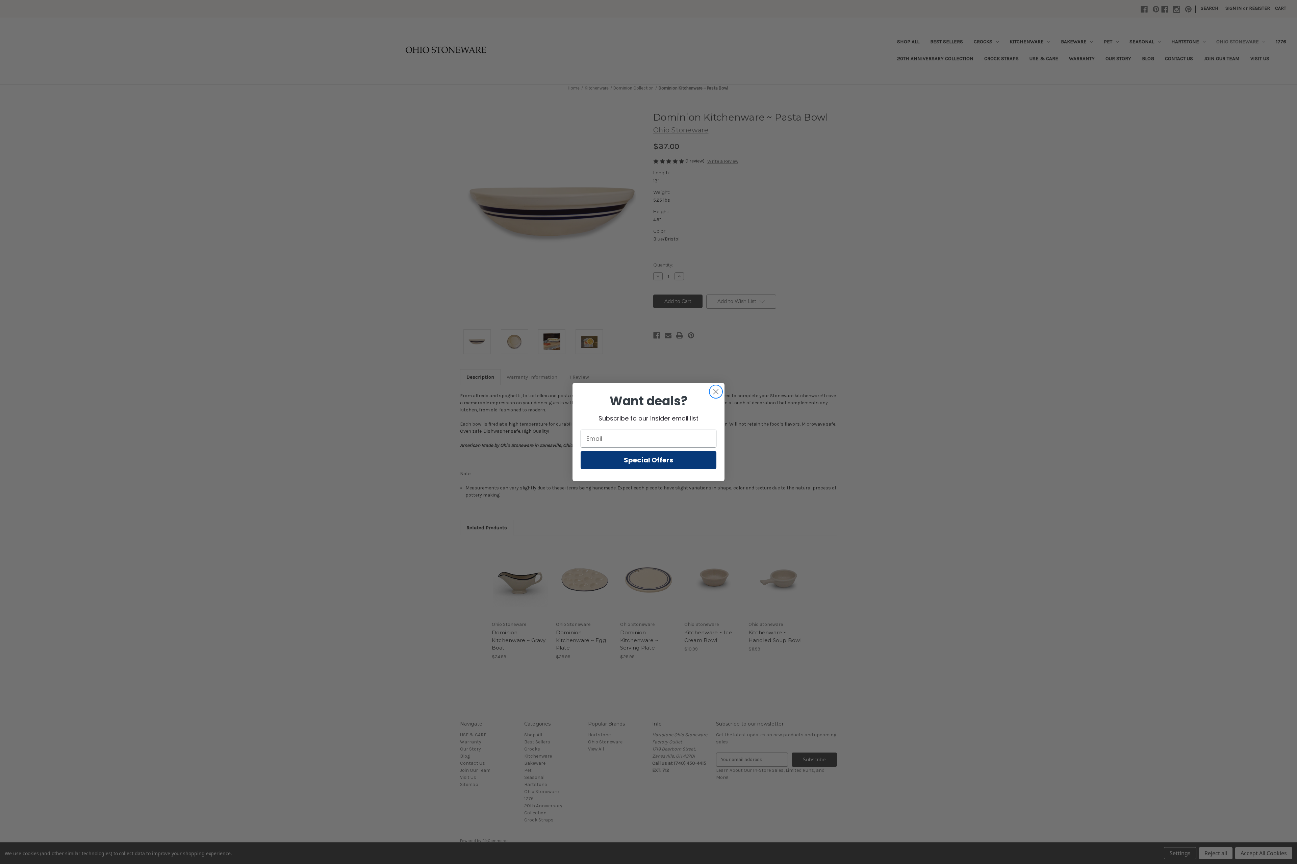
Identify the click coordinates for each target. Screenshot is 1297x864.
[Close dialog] (716, 392)
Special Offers (648, 460)
